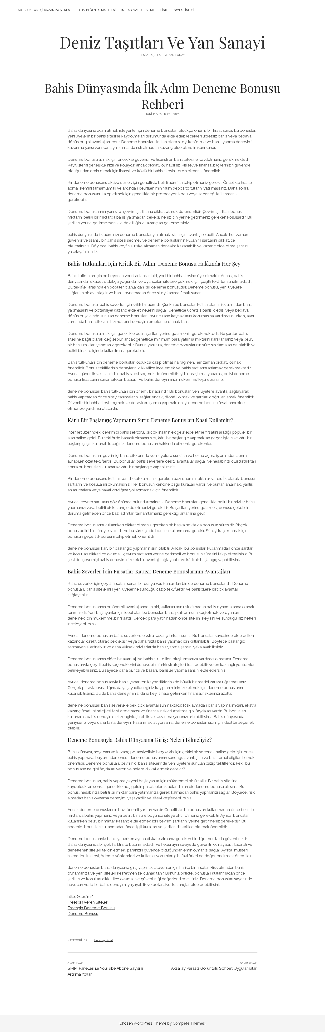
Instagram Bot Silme (138, 10)
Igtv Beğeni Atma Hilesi (97, 10)
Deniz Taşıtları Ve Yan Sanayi (162, 42)
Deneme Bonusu (83, 913)
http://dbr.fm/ (80, 896)
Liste (164, 10)
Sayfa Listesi (184, 10)
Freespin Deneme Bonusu (91, 907)
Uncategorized (103, 940)
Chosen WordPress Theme (142, 1023)
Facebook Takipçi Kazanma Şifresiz (44, 10)
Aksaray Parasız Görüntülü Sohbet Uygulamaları (214, 968)
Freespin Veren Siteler (88, 902)
